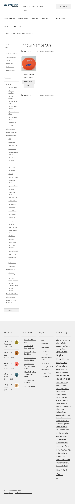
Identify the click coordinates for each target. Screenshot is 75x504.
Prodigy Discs (12, 221)
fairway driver (61, 394)
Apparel (8, 84)
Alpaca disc (60, 340)
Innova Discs (12, 204)
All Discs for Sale (11, 54)
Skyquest (11, 239)
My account (45, 363)
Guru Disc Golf (12, 197)
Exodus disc (60, 391)
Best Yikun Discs (29, 386)
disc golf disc (63, 378)
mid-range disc (62, 429)
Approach (44, 19)
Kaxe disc (65, 421)
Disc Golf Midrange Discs (13, 284)
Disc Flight (45, 351)
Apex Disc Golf (12, 145)
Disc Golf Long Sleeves (12, 107)
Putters (6, 26)
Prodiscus (11, 224)
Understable (10, 67)
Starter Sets (26, 10)
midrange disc (62, 433)
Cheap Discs (26, 6)
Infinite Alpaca (61, 403)
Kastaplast (11, 207)
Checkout (45, 344)
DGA (9, 164)
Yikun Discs (11, 266)
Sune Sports (12, 242)
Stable (8, 60)
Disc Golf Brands (11, 135)
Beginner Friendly (38, 6)
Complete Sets (61, 373)
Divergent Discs (13, 177)
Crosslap (11, 161)
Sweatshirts (12, 122)
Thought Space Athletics (13, 247)
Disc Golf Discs (11, 269)
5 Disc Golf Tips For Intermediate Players (30, 366)
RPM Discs (11, 236)
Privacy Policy (46, 373)
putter (58, 436)
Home (7, 33)
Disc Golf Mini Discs (12, 294)
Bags (20, 26)
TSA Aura (64, 450)
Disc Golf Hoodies (11, 92)
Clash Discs (12, 157)
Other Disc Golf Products (11, 301)
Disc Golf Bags (10, 129)
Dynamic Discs (12, 186)
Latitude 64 (11, 214)
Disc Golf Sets (10, 297)
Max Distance (10, 70)
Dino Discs (11, 167)
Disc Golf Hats (12, 87)
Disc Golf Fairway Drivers (13, 279)
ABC (9, 139)
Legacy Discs (12, 217)
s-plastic (64, 436)
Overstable (9, 63)
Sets (14, 26)
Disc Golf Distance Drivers (13, 274)
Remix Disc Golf (13, 227)
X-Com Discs (12, 263)
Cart (43, 340)
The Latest (45, 377)
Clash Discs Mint (62, 369)
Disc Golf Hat (61, 382)
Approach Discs (61, 352)
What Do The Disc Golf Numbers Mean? (30, 374)
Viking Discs (12, 254)
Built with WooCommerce (23, 493)
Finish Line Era (61, 397)
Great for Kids (62, 400)
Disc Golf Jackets (11, 97)
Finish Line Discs (11, 193)
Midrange (35, 19)
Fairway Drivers (23, 19)
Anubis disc (60, 346)
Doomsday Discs (11, 181)
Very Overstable (11, 57)
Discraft (10, 174)
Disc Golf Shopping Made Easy (47, 357)
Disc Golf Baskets (11, 132)
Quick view (28, 86)
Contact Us (45, 347)
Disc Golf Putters (11, 289)
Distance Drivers (9, 19)
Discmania (11, 171)
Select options (28, 82)
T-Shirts (10, 126)
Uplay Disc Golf (13, 251)
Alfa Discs (11, 142)
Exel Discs (11, 189)
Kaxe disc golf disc (63, 423)
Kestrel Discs (12, 211)
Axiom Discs (12, 149)
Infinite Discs (12, 201)
